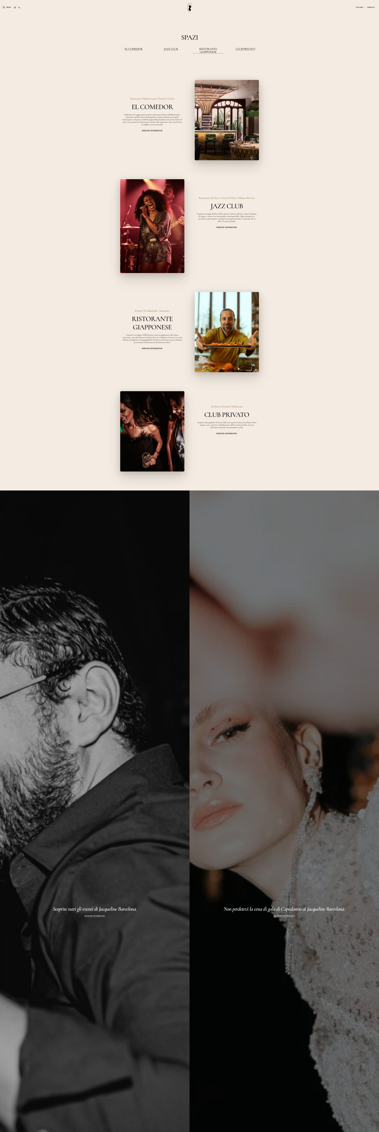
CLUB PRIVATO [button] (245, 49)
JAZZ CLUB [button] (171, 49)
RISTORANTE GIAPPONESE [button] (208, 50)
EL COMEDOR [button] (134, 49)
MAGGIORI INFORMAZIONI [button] (152, 130)
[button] (7, 7)
